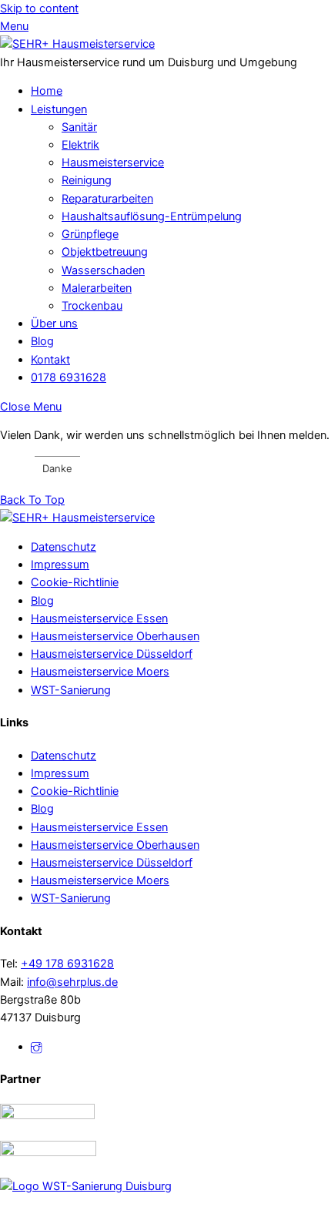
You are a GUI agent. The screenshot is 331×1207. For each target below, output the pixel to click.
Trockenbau (92, 306)
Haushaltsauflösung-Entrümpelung (152, 216)
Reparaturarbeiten (107, 199)
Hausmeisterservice (113, 162)
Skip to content (39, 8)
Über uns (54, 323)
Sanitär (79, 127)
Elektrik (80, 145)
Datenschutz (63, 547)
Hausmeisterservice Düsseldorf (111, 654)
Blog (42, 341)
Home (46, 91)
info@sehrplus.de (72, 982)
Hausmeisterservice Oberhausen (115, 636)
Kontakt (50, 360)
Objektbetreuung (105, 252)
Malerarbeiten (97, 288)
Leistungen (59, 109)
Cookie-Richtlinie (75, 582)
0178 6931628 (68, 377)
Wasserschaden (103, 270)
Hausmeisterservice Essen (99, 618)
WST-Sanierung (71, 690)
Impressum (60, 565)
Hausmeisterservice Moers (100, 672)
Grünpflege (90, 234)
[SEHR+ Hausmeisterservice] (77, 44)
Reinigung (87, 180)
